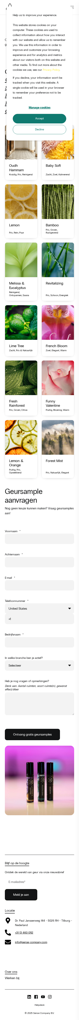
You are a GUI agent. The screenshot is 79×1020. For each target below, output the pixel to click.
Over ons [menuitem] (11, 972)
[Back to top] (6, 1014)
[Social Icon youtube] (43, 997)
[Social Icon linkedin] (30, 997)
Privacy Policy (51, 70)
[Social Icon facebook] (36, 997)
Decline (39, 129)
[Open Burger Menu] (72, 7)
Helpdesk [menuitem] (40, 1005)
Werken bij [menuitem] (12, 978)
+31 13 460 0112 (24, 932)
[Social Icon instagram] (49, 997)
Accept (39, 118)
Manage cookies (39, 107)
